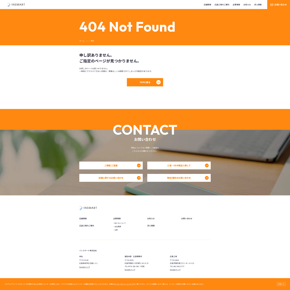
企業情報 (117, 218)
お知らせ (151, 218)
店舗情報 (83, 218)
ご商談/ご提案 (111, 165)
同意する (281, 284)
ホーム (82, 41)
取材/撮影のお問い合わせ (179, 177)
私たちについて (120, 223)
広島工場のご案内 (86, 225)
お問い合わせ (280, 4)
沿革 (116, 230)
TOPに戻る (145, 82)
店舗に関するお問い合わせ (111, 177)
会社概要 (118, 226)
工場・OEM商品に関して (179, 165)
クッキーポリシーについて (124, 284)
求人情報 (151, 225)
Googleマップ (84, 267)
